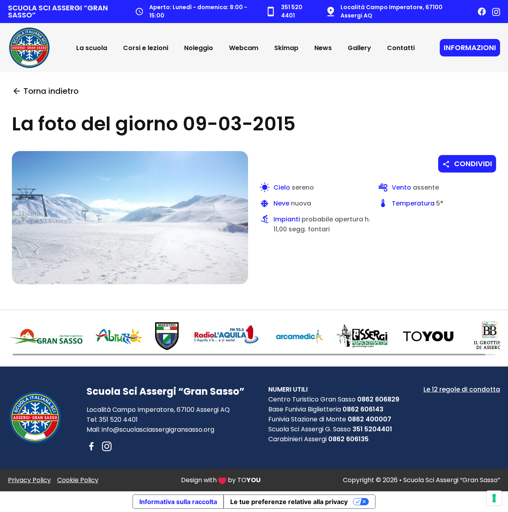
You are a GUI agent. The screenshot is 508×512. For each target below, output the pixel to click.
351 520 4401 (118, 419)
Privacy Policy (29, 480)
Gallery (359, 47)
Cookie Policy (77, 480)
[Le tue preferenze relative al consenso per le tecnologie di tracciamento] (494, 498)
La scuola (91, 47)
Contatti (401, 47)
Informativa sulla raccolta (178, 502)
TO (249, 480)
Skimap (286, 47)
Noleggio (198, 47)
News (323, 47)
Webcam (243, 47)
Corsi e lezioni (145, 47)
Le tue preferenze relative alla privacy (289, 502)
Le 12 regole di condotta (461, 389)
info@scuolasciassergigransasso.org (158, 429)
